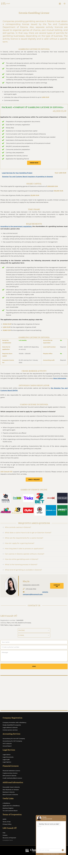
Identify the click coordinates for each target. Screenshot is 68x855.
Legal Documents (8, 757)
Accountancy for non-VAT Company (14, 738)
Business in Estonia (9, 792)
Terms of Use (7, 821)
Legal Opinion (7, 762)
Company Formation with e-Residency (14, 722)
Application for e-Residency (11, 805)
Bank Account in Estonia (10, 794)
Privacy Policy (7, 824)
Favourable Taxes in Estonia (11, 787)
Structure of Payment (9, 837)
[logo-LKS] (5, 3)
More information (59, 378)
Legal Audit (6, 759)
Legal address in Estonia (10, 727)
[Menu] (60, 4)
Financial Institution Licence (11, 770)
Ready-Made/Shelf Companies (12, 725)
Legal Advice (6, 754)
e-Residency (6, 803)
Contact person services (10, 730)
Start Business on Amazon (11, 789)
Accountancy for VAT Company (12, 741)
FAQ (4, 832)
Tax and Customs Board (10, 810)
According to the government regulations (16, 226)
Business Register (8, 808)
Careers (5, 835)
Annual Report (7, 746)
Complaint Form (8, 840)
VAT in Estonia (7, 743)
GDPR (4, 819)
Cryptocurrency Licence (10, 773)
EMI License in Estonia (9, 775)
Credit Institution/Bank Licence (12, 778)
